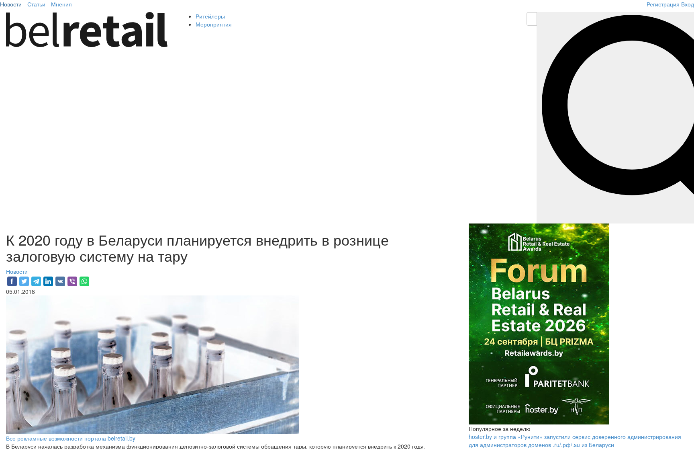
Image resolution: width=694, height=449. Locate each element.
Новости (11, 4)
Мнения (61, 4)
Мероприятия (214, 24)
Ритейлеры (210, 16)
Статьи (36, 4)
